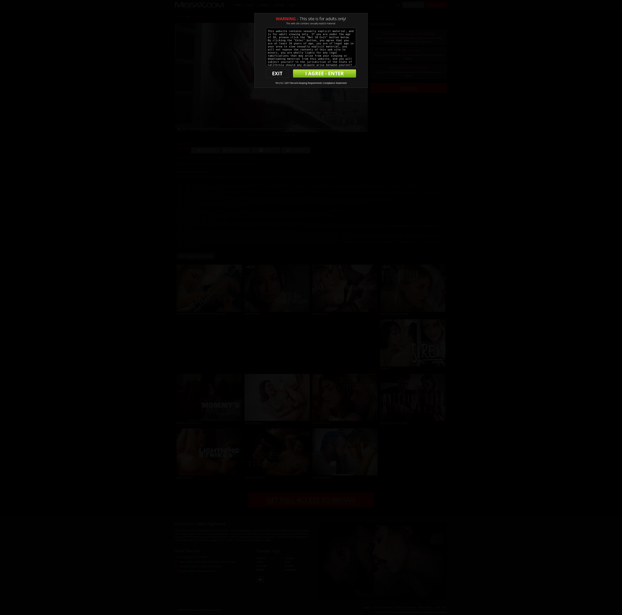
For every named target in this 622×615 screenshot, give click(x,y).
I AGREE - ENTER (324, 73)
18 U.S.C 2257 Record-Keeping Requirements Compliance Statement (311, 82)
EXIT (277, 73)
